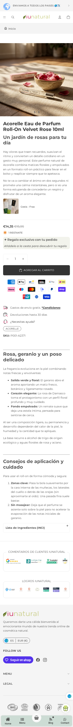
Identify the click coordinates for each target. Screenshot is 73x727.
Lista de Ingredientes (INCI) (25, 528)
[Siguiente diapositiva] (68, 5)
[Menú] (4, 17)
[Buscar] (13, 17)
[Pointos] (65, 708)
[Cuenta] (59, 17)
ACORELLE (12, 328)
